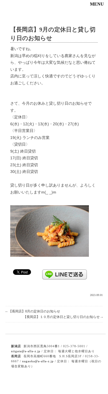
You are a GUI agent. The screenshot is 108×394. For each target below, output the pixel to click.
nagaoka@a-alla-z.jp (38, 361)
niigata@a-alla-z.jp (25, 351)
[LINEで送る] (64, 272)
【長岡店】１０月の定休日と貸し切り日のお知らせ (63, 317)
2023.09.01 (96, 295)
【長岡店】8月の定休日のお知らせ (33, 311)
